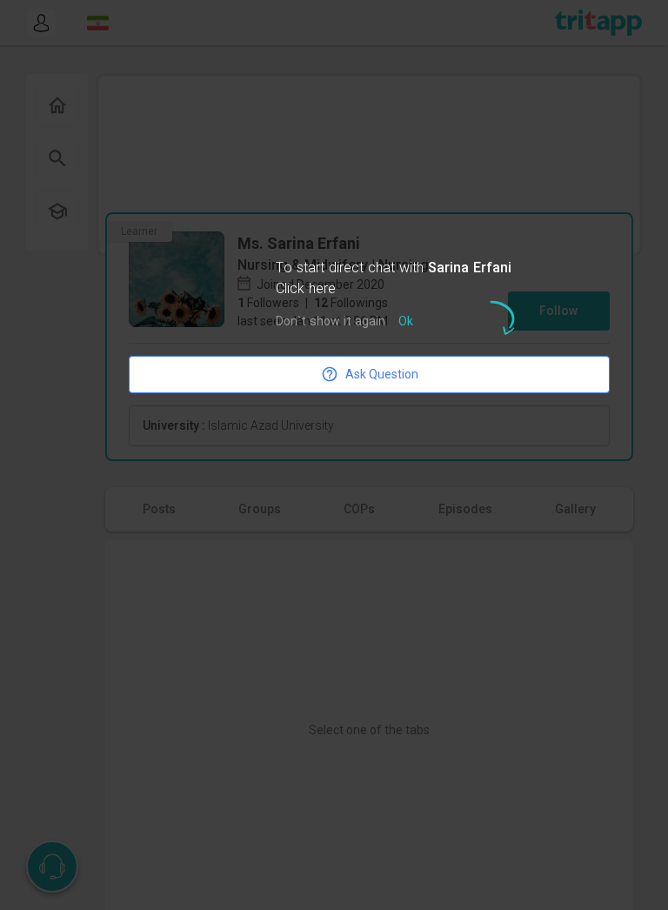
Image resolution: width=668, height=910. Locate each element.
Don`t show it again (330, 322)
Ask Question (381, 374)
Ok (405, 322)
